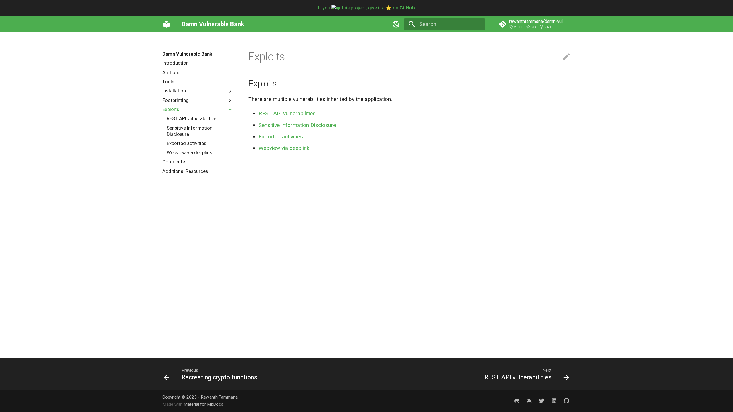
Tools (168, 81)
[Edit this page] (566, 56)
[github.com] (516, 400)
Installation (174, 91)
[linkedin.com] (554, 400)
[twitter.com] (541, 400)
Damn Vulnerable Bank (187, 54)
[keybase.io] (529, 400)
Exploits (170, 109)
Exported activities (186, 143)
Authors (170, 72)
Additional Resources (185, 171)
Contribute (173, 162)
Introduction (175, 63)
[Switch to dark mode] (396, 24)
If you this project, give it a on (366, 8)
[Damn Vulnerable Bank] (167, 24)
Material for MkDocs (203, 404)
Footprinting (175, 100)
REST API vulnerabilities (191, 118)
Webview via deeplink (189, 152)
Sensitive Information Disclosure (189, 131)
